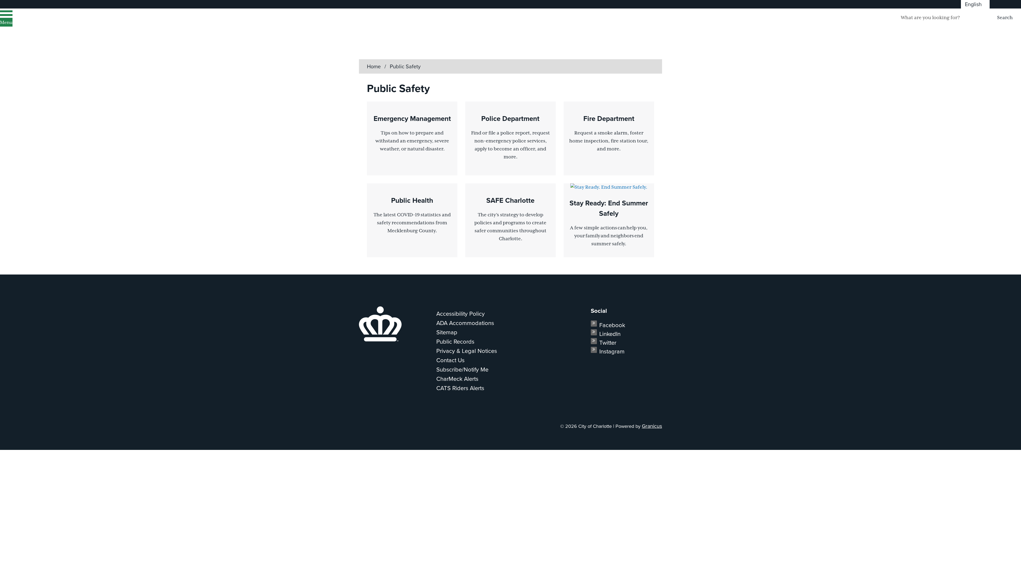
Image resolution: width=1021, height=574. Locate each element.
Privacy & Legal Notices (466, 351)
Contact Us (450, 360)
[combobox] (975, 4)
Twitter (607, 342)
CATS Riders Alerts (460, 388)
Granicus (652, 425)
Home (374, 66)
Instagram (612, 351)
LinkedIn (610, 334)
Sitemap (446, 332)
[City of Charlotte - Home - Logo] (67, 24)
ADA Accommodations (465, 323)
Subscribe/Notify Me (462, 369)
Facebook (612, 325)
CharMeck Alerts (457, 378)
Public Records (455, 341)
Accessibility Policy (460, 313)
